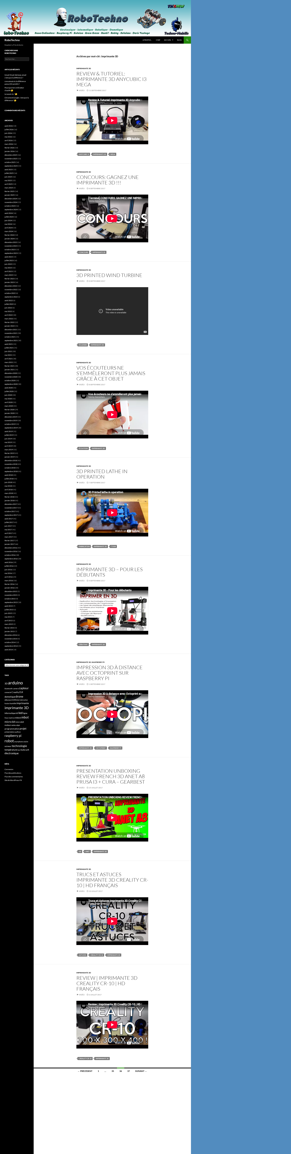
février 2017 (9, 540)
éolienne (83, 345)
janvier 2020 (10, 413)
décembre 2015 (11, 591)
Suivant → (141, 1071)
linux (6, 718)
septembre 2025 (11, 166)
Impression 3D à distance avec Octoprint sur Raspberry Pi (109, 672)
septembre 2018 (11, 471)
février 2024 (9, 235)
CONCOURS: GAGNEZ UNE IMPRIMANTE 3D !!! (107, 180)
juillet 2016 (9, 566)
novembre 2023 (11, 246)
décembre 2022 (11, 286)
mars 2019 (9, 449)
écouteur (83, 448)
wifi (27, 750)
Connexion (9, 769)
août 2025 (9, 169)
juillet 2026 (9, 129)
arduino (15, 682)
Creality (15, 692)
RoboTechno (12, 40)
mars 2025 (9, 188)
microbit (20, 722)
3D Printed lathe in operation (101, 474)
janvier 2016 (10, 588)
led (20, 713)
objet (18, 725)
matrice (11, 718)
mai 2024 (8, 224)
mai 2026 (8, 137)
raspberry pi (115, 748)
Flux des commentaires (14, 776)
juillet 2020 (9, 391)
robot (9, 740)
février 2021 (9, 366)
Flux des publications (13, 773)
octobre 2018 (10, 468)
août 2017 (9, 519)
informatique (10, 713)
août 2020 (9, 388)
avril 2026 (9, 140)
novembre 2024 (11, 202)
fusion (7, 703)
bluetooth (8, 688)
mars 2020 (9, 406)
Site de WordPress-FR (13, 780)
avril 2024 (9, 228)
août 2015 (9, 606)
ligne (25, 713)
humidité (13, 703)
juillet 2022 (9, 304)
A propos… (147, 40)
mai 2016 (8, 573)
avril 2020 (9, 402)
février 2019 (9, 453)
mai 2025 (8, 180)
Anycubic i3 (84, 154)
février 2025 (9, 191)
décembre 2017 (11, 504)
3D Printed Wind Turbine (109, 275)
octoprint (101, 748)
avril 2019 (9, 446)
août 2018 (9, 475)
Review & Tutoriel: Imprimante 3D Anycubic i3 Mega (111, 79)
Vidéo (82, 90)
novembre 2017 (11, 508)
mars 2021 (9, 362)
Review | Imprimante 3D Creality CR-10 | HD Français (106, 983)
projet (23, 728)
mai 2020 (8, 398)
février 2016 (9, 584)
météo (13, 725)
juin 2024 (8, 220)
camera (16, 688)
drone (19, 696)
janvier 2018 (10, 500)
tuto (23, 749)
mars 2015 (9, 624)
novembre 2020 (11, 377)
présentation (10, 732)
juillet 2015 (9, 609)
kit (17, 713)
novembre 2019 (11, 420)
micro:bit (10, 721)
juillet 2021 (9, 348)
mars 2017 (9, 537)
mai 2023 (8, 268)
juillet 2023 (9, 260)
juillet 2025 (9, 173)
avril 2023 (9, 271)
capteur (24, 688)
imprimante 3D (83, 68)
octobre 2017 (10, 511)
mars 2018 (9, 493)
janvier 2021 (10, 369)
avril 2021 (9, 358)
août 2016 (9, 562)
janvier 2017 (10, 544)
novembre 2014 (11, 639)
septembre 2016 (11, 559)
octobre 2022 (10, 293)
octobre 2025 (10, 162)
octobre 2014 (10, 642)
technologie (19, 746)
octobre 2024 (10, 206)
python (18, 732)
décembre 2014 (11, 635)
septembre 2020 (11, 384)
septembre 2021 (11, 340)
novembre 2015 (11, 595)
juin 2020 (8, 395)
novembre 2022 (11, 289)
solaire (25, 742)
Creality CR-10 (96, 955)
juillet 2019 (9, 435)
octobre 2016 (10, 555)
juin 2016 (8, 569)
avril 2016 (9, 577)
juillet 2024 (9, 217)
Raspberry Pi (98, 662)
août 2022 (9, 300)
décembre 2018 (11, 460)
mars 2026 (9, 144)
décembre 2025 (11, 155)
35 (113, 1071)
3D (6, 683)
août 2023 (9, 257)
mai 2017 (8, 529)
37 (128, 1071)
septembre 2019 (11, 428)
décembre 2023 (11, 242)
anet (87, 851)
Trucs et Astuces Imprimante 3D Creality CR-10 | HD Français (112, 879)
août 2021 (9, 344)
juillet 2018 (9, 479)
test (19, 750)
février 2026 (9, 148)
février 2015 (9, 628)
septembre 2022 (11, 297)
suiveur (8, 746)
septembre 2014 (11, 646)
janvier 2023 (10, 282)
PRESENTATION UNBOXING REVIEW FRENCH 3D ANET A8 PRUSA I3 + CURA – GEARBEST (110, 776)
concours (83, 252)
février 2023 (9, 278)
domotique (10, 696)
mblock (18, 717)
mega (112, 154)
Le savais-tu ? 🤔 (11, 94)
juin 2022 (8, 308)
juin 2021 (8, 351)
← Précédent (85, 1071)
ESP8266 (15, 700)
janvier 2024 (10, 238)
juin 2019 (8, 439)
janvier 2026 (10, 151)
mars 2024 (9, 231)
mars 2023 (9, 275)
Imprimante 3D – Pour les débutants (109, 572)
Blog (179, 40)
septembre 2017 (11, 515)
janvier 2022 (10, 326)
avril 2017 (9, 533)
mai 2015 (8, 617)
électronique (12, 753)
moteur (8, 725)
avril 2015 (9, 620)
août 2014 (9, 649)
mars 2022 (9, 318)
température (11, 749)
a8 (80, 851)
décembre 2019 (11, 417)
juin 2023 (8, 264)
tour (113, 546)
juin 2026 (8, 133)
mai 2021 (8, 355)
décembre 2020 (11, 373)
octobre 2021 (10, 337)
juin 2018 (8, 482)
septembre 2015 (11, 602)
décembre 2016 (11, 548)
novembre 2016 (11, 551)
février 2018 (9, 497)
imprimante (23, 703)
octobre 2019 (10, 424)
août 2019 (9, 431)
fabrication (84, 546)
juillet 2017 (9, 522)
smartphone (18, 742)
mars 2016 (9, 580)
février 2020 (9, 409)
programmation (12, 728)
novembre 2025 (11, 158)
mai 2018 (8, 486)
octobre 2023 (10, 249)
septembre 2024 (11, 209)
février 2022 (9, 322)
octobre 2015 (10, 599)
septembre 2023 (11, 253)
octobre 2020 (10, 380)
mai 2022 (8, 311)
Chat (158, 40)
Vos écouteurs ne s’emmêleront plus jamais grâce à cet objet (110, 373)
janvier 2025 (10, 195)
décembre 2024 (11, 198)
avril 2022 (9, 315)
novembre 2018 (11, 464)
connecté (8, 692)
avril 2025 (9, 184)
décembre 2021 (11, 329)
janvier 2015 (10, 631)
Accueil (167, 40)
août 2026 (9, 126)
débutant (83, 644)
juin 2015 (8, 613)
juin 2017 (8, 526)
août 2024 (9, 213)
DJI (21, 692)
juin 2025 (8, 177)
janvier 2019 (10, 457)
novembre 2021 (11, 333)
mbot (25, 717)
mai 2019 (8, 442)
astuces (82, 955)
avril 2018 (9, 489)
